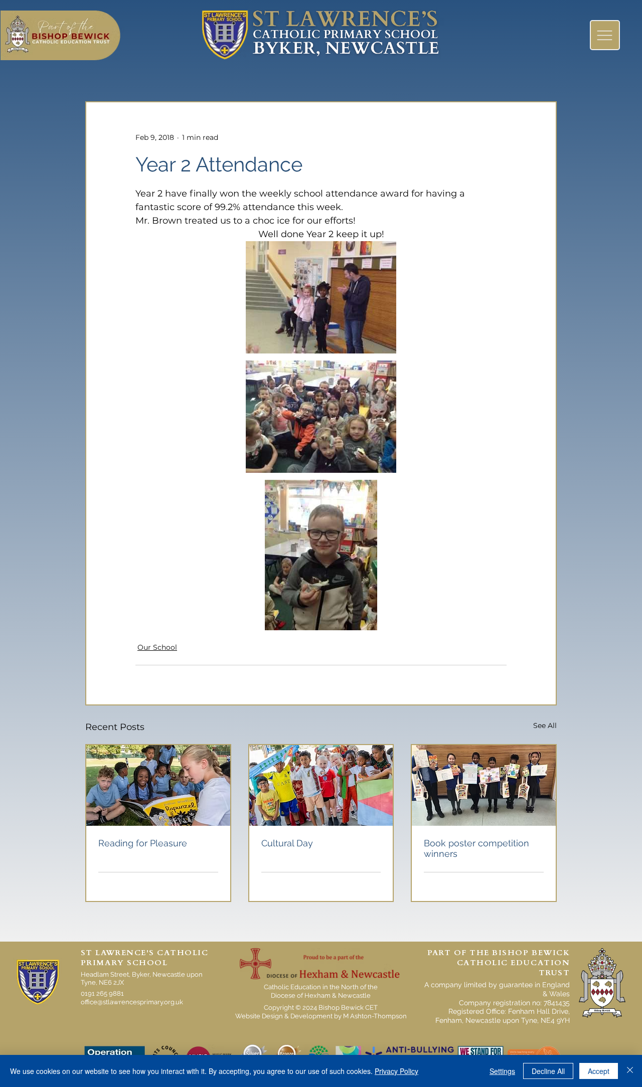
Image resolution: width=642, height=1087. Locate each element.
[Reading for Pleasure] (158, 785)
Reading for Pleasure (142, 843)
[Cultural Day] (321, 785)
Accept (598, 1071)
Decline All (548, 1071)
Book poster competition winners (476, 848)
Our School (157, 647)
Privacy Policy (396, 1071)
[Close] (630, 1071)
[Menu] (605, 35)
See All (545, 725)
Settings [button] (502, 1071)
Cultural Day (287, 843)
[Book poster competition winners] (484, 785)
